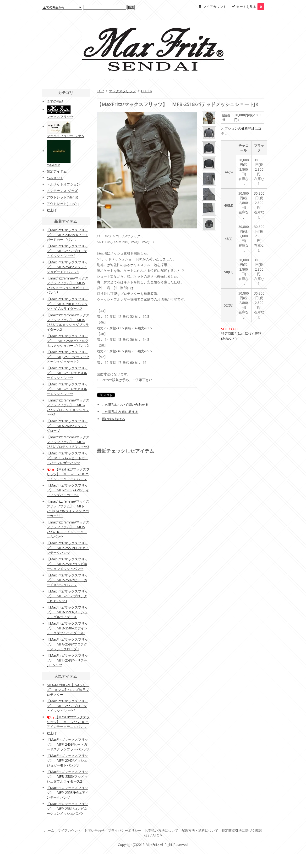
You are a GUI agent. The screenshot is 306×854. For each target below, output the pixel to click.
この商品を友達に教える (120, 411)
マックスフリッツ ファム (65, 136)
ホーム (49, 830)
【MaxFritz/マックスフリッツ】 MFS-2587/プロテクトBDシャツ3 (67, 596)
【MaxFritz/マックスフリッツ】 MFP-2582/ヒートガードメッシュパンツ (67, 580)
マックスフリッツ (122, 91)
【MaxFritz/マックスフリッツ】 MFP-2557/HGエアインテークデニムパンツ (68, 474)
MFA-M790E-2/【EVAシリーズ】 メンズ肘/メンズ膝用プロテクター (68, 690)
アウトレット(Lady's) (63, 203)
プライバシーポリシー (124, 830)
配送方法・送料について (199, 830)
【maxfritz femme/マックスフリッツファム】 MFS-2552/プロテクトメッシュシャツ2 (68, 407)
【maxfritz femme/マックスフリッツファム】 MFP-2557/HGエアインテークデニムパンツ (68, 529)
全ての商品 (55, 101)
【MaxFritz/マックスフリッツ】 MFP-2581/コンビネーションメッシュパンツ (67, 564)
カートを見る (249, 6)
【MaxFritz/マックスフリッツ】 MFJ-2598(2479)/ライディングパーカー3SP (68, 490)
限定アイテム (57, 171)
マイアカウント (214, 6)
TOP (100, 91)
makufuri (53, 165)
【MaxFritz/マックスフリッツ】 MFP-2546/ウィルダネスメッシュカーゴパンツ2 (68, 341)
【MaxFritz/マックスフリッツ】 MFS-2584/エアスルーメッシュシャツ (67, 373)
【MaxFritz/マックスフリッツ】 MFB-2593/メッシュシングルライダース (67, 612)
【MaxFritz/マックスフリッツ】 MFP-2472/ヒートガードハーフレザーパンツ (67, 458)
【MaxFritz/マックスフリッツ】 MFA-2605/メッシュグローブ (67, 426)
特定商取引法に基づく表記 (242, 830)
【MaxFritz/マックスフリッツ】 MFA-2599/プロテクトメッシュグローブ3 (67, 644)
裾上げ (52, 210)
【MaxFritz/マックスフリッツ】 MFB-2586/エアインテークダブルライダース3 (67, 628)
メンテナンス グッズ (62, 190)
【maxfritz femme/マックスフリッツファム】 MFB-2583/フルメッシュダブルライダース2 (68, 322)
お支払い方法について (161, 830)
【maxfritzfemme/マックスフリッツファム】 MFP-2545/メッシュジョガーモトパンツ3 (68, 285)
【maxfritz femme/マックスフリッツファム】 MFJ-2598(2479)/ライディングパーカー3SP (68, 508)
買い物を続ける (113, 419)
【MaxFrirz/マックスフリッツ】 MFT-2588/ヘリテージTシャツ (67, 660)
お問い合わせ (94, 830)
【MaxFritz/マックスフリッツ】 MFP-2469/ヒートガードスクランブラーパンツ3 (68, 744)
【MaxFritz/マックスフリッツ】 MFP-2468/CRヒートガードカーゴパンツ (67, 235)
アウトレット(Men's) (62, 197)
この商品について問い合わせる (125, 404)
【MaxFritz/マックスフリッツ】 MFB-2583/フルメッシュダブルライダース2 (67, 304)
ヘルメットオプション (63, 184)
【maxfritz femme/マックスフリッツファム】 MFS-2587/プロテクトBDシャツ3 (68, 442)
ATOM (158, 835)
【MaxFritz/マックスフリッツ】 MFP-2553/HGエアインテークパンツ (68, 548)
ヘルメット (55, 177)
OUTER (146, 91)
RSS (146, 835)
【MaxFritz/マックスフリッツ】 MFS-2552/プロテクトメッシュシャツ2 (67, 251)
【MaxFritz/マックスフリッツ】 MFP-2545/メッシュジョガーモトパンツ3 (67, 267)
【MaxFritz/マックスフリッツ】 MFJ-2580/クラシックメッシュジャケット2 (68, 357)
